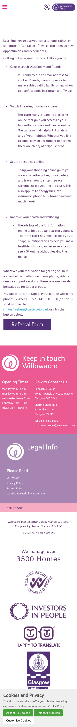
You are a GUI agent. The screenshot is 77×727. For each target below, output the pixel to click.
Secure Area (15, 508)
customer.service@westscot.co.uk (54, 425)
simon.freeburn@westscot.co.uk (26, 309)
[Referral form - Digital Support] (27, 324)
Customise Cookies (18, 720)
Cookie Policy (56, 706)
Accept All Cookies (18, 712)
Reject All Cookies (48, 712)
